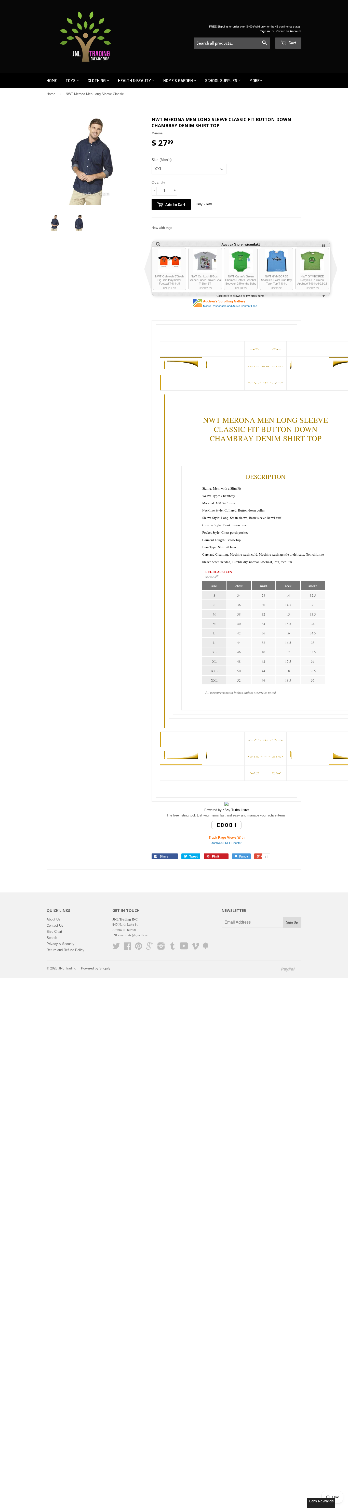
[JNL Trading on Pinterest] (138, 948)
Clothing (97, 80)
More (254, 80)
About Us (53, 919)
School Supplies (221, 80)
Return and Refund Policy (65, 950)
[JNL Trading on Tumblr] (172, 948)
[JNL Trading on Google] (150, 948)
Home (52, 80)
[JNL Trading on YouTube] (184, 948)
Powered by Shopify (96, 968)
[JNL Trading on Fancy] (205, 948)
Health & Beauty (135, 80)
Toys (70, 80)
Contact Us (55, 925)
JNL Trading (67, 968)
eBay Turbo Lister (236, 810)
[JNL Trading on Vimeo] (195, 948)
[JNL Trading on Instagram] (161, 948)
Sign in (265, 31)
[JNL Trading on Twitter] (116, 948)
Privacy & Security (60, 944)
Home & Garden (178, 80)
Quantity (158, 182)
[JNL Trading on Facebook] (127, 948)
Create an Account (288, 31)
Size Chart (54, 932)
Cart (292, 42)
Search (52, 938)
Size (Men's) (162, 160)
